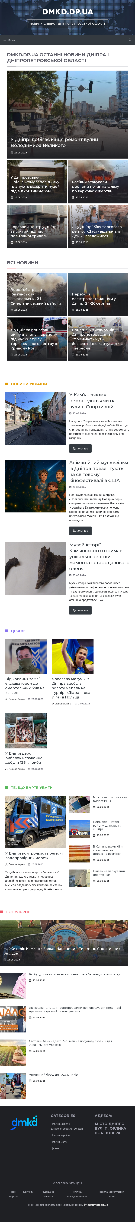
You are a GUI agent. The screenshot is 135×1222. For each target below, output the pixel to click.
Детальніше (80, 448)
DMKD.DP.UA (67, 11)
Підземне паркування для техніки (109, 873)
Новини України (60, 1135)
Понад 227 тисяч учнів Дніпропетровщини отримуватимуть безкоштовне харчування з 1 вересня (97, 339)
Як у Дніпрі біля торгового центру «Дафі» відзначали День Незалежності (97, 231)
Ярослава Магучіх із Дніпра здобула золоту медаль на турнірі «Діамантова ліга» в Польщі (71, 688)
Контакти (28, 1191)
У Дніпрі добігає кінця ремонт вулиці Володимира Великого (55, 142)
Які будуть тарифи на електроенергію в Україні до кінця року (74, 974)
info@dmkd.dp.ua (96, 1205)
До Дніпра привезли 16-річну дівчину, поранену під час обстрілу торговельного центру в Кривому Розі (34, 339)
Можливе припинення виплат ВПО (110, 799)
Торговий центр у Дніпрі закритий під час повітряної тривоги (34, 231)
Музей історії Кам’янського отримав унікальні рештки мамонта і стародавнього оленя (99, 556)
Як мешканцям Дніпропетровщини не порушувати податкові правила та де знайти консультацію (75, 1009)
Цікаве (55, 1148)
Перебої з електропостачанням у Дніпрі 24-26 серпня (94, 299)
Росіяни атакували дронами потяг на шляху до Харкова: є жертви (95, 186)
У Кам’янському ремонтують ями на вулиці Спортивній (92, 401)
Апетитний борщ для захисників (53, 1074)
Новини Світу (59, 1142)
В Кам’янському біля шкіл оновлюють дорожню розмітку (108, 850)
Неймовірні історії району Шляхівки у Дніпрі (107, 825)
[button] (130, 40)
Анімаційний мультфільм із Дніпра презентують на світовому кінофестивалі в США (98, 471)
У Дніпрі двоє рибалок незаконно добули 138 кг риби (24, 758)
